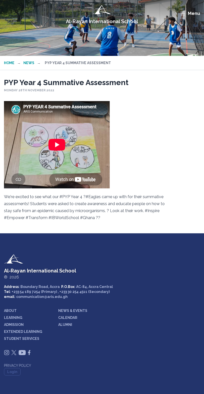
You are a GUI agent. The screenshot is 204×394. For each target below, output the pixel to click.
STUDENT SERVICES (21, 339)
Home (9, 63)
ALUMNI (65, 325)
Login (12, 372)
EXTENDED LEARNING (23, 332)
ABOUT (10, 311)
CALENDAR (67, 318)
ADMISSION (14, 325)
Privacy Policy (17, 366)
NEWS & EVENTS (72, 311)
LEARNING (13, 318)
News (28, 63)
